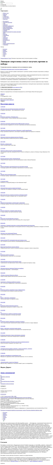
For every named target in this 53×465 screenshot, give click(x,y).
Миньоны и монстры (5, 376)
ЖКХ (4, 33)
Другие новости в (16, 87)
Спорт (4, 36)
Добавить (3, 93)
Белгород (5, 49)
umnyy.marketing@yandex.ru (36, 461)
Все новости (6, 21)
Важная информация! (8, 28)
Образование (6, 35)
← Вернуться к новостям (6, 87)
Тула (4, 56)
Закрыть (2, 101)
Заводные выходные (7, 22)
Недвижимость (6, 40)
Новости (5, 14)
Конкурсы (5, 19)
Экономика (5, 44)
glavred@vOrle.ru (14, 461)
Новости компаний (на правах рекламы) (12, 31)
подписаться (3, 394)
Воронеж (5, 51)
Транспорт (5, 37)
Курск (4, 52)
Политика (5, 38)
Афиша (4, 15)
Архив (4, 42)
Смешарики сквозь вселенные (7, 383)
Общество (5, 24)
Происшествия (6, 29)
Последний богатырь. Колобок (7, 381)
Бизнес (4, 41)
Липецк (5, 53)
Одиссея (2, 378)
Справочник (6, 16)
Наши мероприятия (7, 27)
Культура (5, 34)
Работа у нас (6, 13)
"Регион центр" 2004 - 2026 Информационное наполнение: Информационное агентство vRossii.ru (16, 397)
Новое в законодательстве (9, 43)
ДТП (4, 23)
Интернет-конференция (8, 25)
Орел (4, 55)
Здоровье (5, 30)
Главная (2, 58)
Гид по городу (6, 17)
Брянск (4, 50)
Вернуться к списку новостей (7, 99)
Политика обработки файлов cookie (34, 410)
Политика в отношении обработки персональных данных (13, 410)
